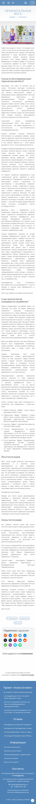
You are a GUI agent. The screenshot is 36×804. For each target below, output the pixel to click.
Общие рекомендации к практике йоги (17, 754)
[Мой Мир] (25, 636)
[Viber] (11, 645)
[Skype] (15, 645)
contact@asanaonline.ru (19, 784)
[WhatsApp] (6, 645)
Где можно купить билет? (12, 751)
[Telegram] (20, 636)
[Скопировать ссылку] (6, 636)
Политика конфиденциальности (18, 792)
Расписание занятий (11, 758)
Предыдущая (13, 618)
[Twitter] (6, 641)
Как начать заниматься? (12, 747)
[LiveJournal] (11, 641)
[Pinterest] (15, 641)
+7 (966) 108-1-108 (19, 787)
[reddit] (25, 641)
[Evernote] (20, 645)
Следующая (23, 618)
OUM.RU (27, 800)
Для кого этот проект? (11, 762)
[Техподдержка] (32, 800)
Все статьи (18, 623)
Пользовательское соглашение (18, 790)
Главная (12, 17)
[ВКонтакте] (11, 636)
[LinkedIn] (20, 641)
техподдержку (18, 775)
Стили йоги (23, 17)
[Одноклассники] (15, 636)
